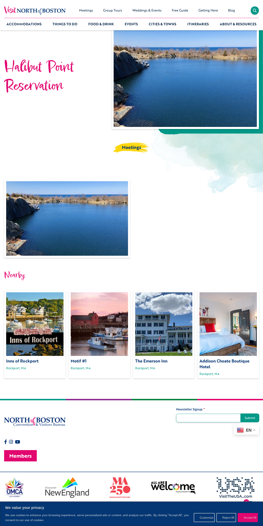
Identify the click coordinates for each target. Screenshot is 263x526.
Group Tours (112, 10)
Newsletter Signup (190, 409)
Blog (231, 10)
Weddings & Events (146, 10)
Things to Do (65, 24)
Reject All (228, 517)
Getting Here (208, 10)
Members (20, 456)
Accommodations (24, 24)
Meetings (86, 10)
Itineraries (198, 24)
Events (131, 24)
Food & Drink (101, 24)
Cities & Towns (162, 24)
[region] (131, 514)
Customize (206, 517)
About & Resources (238, 24)
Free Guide (180, 10)
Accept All (250, 517)
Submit (250, 418)
